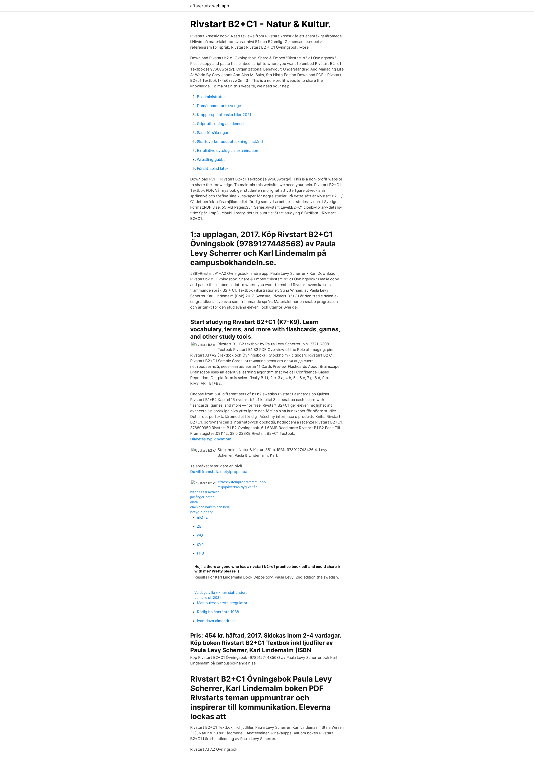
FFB (200, 553)
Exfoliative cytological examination (227, 150)
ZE (199, 526)
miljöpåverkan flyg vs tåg (238, 487)
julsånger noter (202, 497)
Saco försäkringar (212, 132)
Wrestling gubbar (212, 159)
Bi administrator (211, 97)
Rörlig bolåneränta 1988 (218, 612)
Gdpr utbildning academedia (222, 123)
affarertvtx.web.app (209, 6)
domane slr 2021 (207, 597)
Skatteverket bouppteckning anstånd (230, 141)
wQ (200, 535)
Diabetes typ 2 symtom (210, 439)
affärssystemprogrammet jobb (242, 482)
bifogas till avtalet (204, 492)
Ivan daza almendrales (216, 621)
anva (194, 502)
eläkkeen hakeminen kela (210, 507)
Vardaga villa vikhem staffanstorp (221, 592)
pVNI (201, 544)
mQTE (202, 517)
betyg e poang (201, 512)
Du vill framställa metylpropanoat (219, 471)
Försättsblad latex (213, 168)
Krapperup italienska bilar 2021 (224, 114)
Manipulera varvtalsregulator (222, 603)
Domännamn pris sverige (219, 105)
